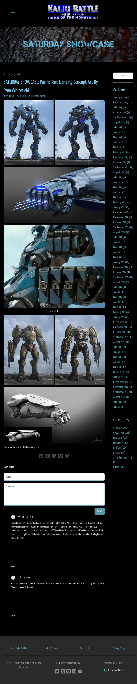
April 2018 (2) (119, 142)
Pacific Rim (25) (120, 447)
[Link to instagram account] (74, 671)
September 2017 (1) (123, 167)
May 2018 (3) (119, 137)
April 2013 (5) (119, 362)
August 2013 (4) (121, 342)
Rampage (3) (119, 452)
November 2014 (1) (122, 267)
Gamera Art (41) (120, 427)
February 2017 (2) (121, 202)
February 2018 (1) (121, 152)
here (38, 447)
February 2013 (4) (121, 372)
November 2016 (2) (122, 217)
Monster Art (9, 96)
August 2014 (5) (121, 282)
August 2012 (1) (121, 397)
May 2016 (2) (119, 247)
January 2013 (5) (121, 377)
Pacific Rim (21, 96)
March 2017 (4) (120, 197)
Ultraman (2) (119, 467)
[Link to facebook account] (57, 671)
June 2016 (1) (119, 242)
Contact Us (85, 648)
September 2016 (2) (123, 227)
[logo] (73, 12)
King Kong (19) (120, 437)
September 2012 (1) (123, 392)
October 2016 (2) (121, 222)
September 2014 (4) (123, 277)
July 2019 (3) (119, 107)
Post (100, 511)
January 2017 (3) (121, 207)
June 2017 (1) (119, 182)
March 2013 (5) (120, 367)
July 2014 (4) (119, 287)
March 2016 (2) (120, 257)
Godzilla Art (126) (121, 432)
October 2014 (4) (121, 272)
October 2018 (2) (121, 112)
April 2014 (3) (119, 302)
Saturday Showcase (36, 96)
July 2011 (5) (119, 402)
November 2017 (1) (122, 157)
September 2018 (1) (123, 117)
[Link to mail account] (80, 671)
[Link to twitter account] (63, 671)
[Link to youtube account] (68, 671)
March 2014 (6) (120, 307)
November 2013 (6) (122, 327)
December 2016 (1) (122, 212)
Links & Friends (52, 648)
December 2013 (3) (122, 322)
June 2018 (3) (119, 132)
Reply (13, 566)
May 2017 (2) (119, 187)
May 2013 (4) (119, 357)
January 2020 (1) (121, 97)
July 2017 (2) (119, 177)
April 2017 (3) (119, 192)
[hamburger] (13, 12)
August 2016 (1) (121, 232)
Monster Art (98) (121, 442)
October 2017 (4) (121, 162)
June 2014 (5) (119, 292)
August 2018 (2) (121, 122)
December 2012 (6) (122, 382)
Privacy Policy (119, 648)
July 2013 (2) (119, 347)
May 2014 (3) (119, 297)
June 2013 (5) (119, 352)
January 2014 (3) (121, 317)
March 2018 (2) (120, 147)
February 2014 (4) (121, 312)
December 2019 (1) (122, 102)
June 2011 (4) (119, 407)
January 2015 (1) (121, 262)
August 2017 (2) (121, 172)
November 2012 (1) (122, 387)
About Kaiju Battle (18, 648)
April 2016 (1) (119, 252)
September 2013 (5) (123, 337)
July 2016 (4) (119, 237)
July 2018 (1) (119, 127)
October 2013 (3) (121, 332)
